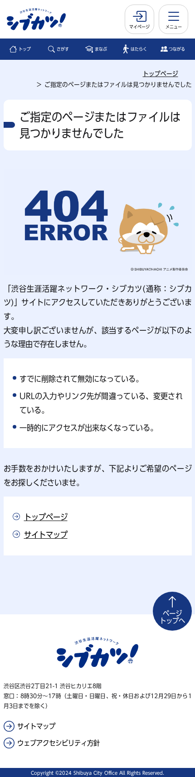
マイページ (139, 26)
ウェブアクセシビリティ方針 (58, 743)
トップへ (172, 617)
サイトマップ (46, 535)
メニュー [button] (174, 26)
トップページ (160, 74)
